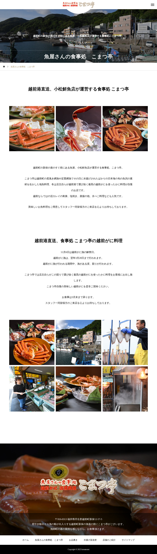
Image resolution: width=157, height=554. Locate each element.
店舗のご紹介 (109, 540)
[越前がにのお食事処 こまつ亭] (78, 4)
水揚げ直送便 (90, 540)
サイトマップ (128, 540)
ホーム (25, 540)
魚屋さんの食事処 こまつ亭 (49, 540)
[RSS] (78, 500)
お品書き (73, 540)
